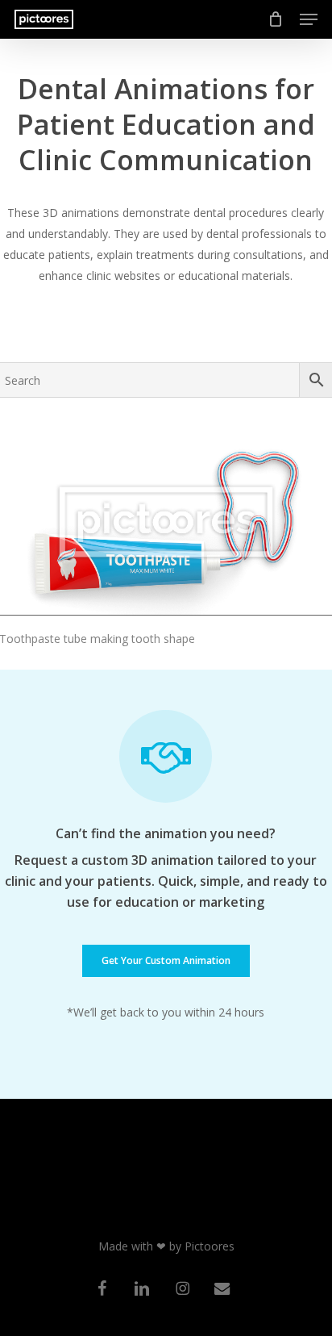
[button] (308, 19)
